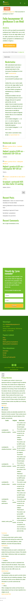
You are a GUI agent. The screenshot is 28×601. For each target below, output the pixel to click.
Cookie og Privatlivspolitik (9, 357)
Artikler (4, 340)
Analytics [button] (4, 558)
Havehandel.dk (12, 73)
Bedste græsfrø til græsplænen (10, 344)
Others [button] (3, 583)
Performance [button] (5, 545)
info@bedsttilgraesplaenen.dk (12, 324)
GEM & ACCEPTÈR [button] (6, 594)
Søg (23, 192)
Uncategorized (10, 12)
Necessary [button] (4, 405)
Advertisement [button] (5, 571)
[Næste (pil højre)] (2, 600)
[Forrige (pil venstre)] (0, 600)
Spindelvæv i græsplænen (9, 213)
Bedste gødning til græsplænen (10, 342)
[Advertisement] (14, 249)
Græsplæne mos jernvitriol (9, 216)
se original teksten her (14, 135)
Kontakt (4, 353)
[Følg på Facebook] (13, 365)
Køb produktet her (10, 46)
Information (5, 351)
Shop (4, 337)
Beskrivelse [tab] (7, 57)
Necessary (5, 408)
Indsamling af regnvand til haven (10, 210)
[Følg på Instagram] (15, 365)
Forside (4, 12)
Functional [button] (4, 533)
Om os (4, 355)
